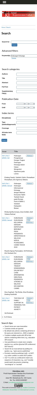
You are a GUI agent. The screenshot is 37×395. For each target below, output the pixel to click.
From (4, 104)
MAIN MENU (4, 2)
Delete (14, 58)
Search (8, 27)
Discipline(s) (6, 118)
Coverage (5, 128)
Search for (5, 42)
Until (3, 107)
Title (3, 78)
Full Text (5, 87)
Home (3, 27)
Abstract (5, 82)
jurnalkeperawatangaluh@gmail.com (21, 382)
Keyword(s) (6, 55)
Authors (5, 74)
